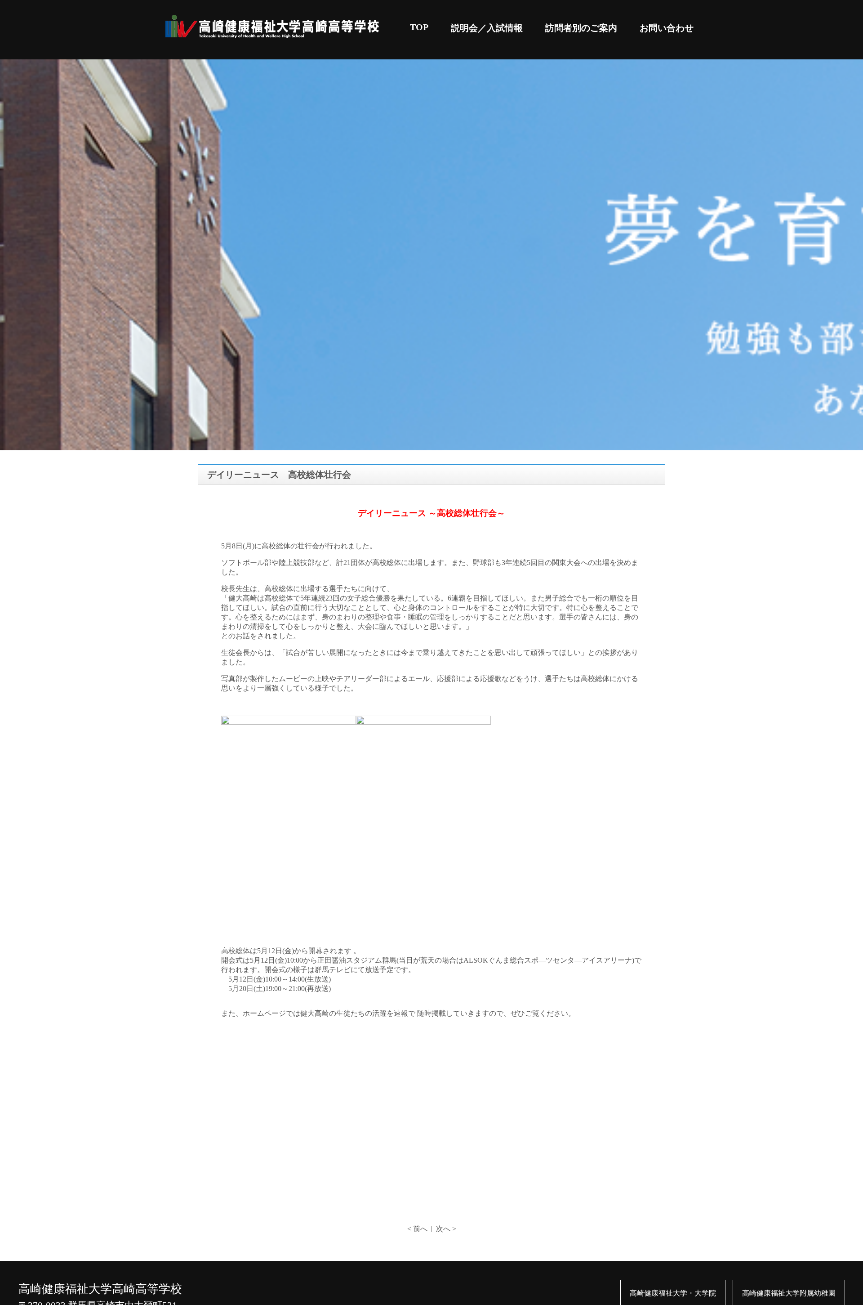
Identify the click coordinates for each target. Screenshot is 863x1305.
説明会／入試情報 (487, 28)
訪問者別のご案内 (581, 28)
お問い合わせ (667, 28)
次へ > (446, 1229)
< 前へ (417, 1229)
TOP (419, 27)
